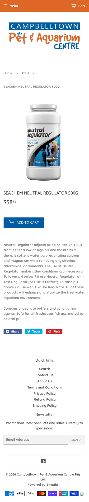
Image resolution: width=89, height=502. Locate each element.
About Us (44, 381)
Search (44, 369)
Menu (13, 6)
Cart (81, 6)
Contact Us (44, 375)
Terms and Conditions (44, 387)
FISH (25, 73)
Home (8, 73)
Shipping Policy (44, 405)
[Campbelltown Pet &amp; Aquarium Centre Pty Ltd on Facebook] (43, 462)
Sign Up (76, 439)
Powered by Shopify (43, 484)
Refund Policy (45, 399)
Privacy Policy (45, 393)
